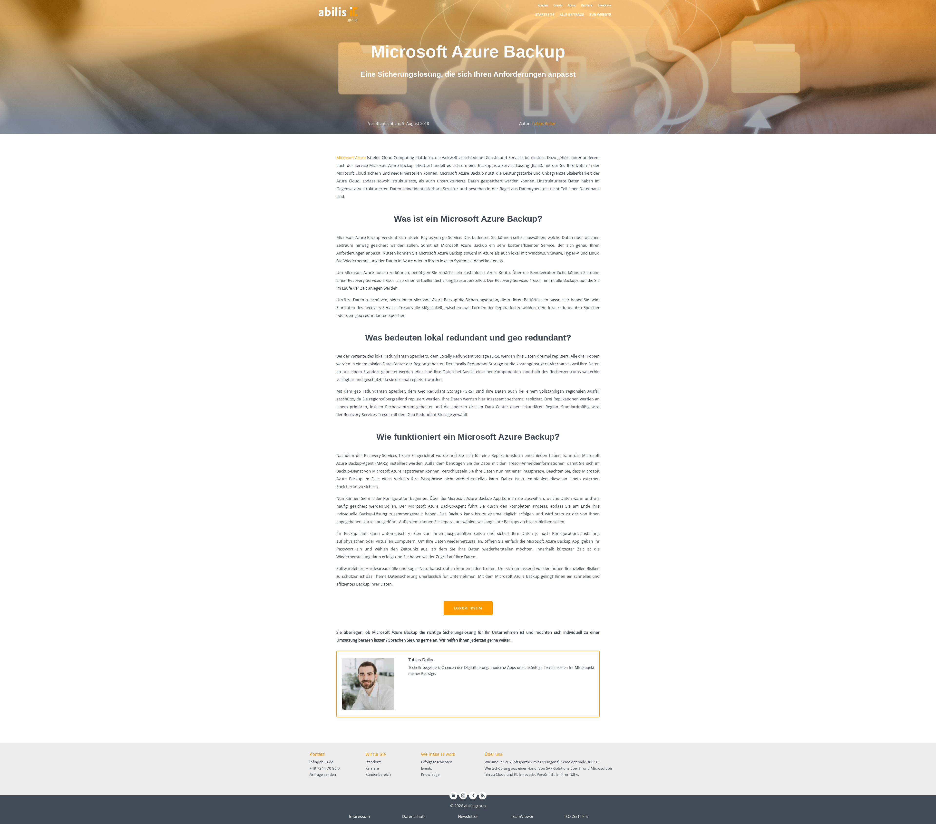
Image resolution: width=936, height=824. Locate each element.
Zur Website (600, 14)
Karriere (372, 768)
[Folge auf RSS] (483, 795)
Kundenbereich (378, 774)
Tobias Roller (544, 123)
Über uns (493, 754)
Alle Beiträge (572, 14)
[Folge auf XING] (473, 795)
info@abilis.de (321, 761)
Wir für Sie (375, 754)
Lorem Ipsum (468, 608)
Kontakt (317, 754)
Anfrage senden (323, 774)
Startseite (544, 14)
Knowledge (430, 774)
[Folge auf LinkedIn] (453, 795)
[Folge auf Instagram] (463, 795)
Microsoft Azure (351, 157)
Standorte (373, 761)
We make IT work (438, 754)
